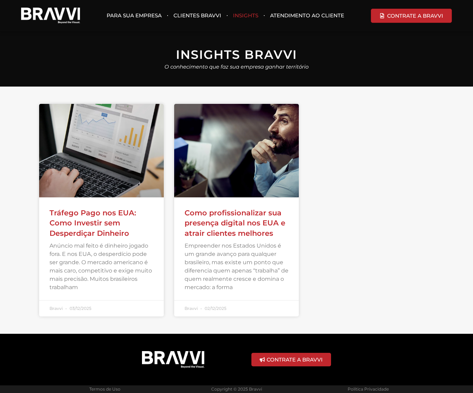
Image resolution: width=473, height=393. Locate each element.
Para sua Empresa (134, 15)
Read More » (64, 296)
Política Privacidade (368, 389)
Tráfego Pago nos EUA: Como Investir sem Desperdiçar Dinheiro (93, 223)
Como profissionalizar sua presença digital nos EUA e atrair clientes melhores (235, 223)
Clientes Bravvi (197, 15)
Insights (245, 15)
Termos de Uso (105, 389)
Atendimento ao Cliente (307, 15)
